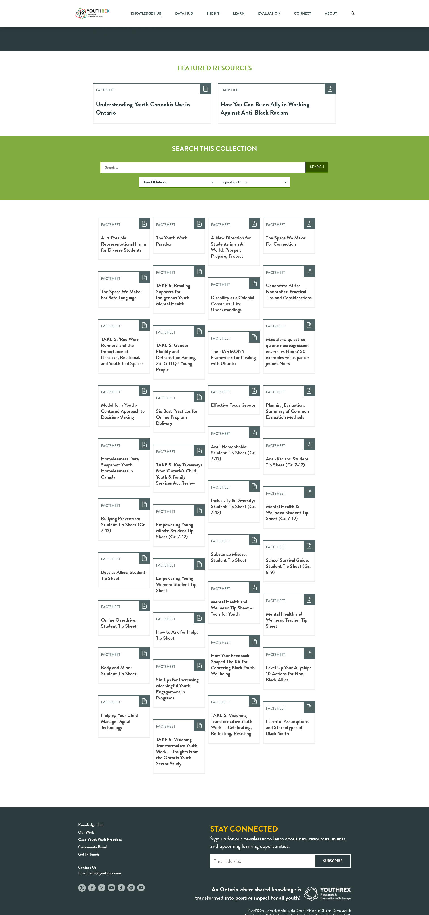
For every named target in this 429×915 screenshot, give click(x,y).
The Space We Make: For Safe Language (121, 294)
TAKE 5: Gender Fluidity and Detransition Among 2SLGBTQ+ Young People (176, 357)
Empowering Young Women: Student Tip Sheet (176, 584)
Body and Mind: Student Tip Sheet (119, 670)
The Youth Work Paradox (171, 241)
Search (353, 16)
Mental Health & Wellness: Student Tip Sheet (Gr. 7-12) (287, 512)
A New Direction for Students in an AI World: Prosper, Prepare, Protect (231, 247)
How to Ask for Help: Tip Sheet (177, 635)
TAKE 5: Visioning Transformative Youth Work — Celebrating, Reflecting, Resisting (231, 724)
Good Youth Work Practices (100, 839)
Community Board (92, 847)
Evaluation (269, 13)
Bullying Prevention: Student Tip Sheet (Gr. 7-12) (123, 524)
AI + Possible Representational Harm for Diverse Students (123, 244)
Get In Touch (88, 854)
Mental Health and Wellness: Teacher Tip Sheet (286, 620)
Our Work (86, 832)
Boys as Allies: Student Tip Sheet (123, 575)
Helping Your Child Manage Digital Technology (119, 721)
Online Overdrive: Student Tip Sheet (119, 623)
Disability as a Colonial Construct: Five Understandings (232, 303)
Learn (238, 13)
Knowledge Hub (146, 13)
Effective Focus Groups (233, 405)
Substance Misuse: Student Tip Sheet (229, 557)
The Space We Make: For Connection (286, 241)
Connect (302, 13)
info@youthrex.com (105, 873)
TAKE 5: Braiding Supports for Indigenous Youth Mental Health (173, 294)
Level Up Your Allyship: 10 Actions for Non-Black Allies (288, 673)
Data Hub (184, 13)
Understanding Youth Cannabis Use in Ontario (143, 108)
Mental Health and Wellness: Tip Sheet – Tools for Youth (232, 608)
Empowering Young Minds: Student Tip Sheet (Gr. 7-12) (174, 530)
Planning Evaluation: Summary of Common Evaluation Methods (287, 411)
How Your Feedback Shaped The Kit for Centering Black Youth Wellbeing (233, 664)
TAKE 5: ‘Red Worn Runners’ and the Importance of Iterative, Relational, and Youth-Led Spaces (122, 351)
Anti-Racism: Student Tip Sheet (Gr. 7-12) (287, 461)
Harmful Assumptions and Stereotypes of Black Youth (287, 727)
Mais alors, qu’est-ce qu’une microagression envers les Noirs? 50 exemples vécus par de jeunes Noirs (287, 351)
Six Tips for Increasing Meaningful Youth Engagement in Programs (177, 688)
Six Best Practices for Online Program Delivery (177, 417)
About (331, 13)
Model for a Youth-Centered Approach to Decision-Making (123, 411)
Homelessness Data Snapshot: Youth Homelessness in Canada (120, 468)
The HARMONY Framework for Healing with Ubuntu (233, 357)
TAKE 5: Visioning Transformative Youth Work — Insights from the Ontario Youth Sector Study (177, 751)
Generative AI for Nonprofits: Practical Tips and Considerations (289, 291)
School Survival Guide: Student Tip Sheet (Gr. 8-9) (288, 566)
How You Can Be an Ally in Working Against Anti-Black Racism (265, 108)
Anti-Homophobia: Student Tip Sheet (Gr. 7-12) (233, 452)
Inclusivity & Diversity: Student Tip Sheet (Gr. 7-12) (233, 506)
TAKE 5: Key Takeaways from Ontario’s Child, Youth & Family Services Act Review (179, 474)
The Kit (213, 13)
